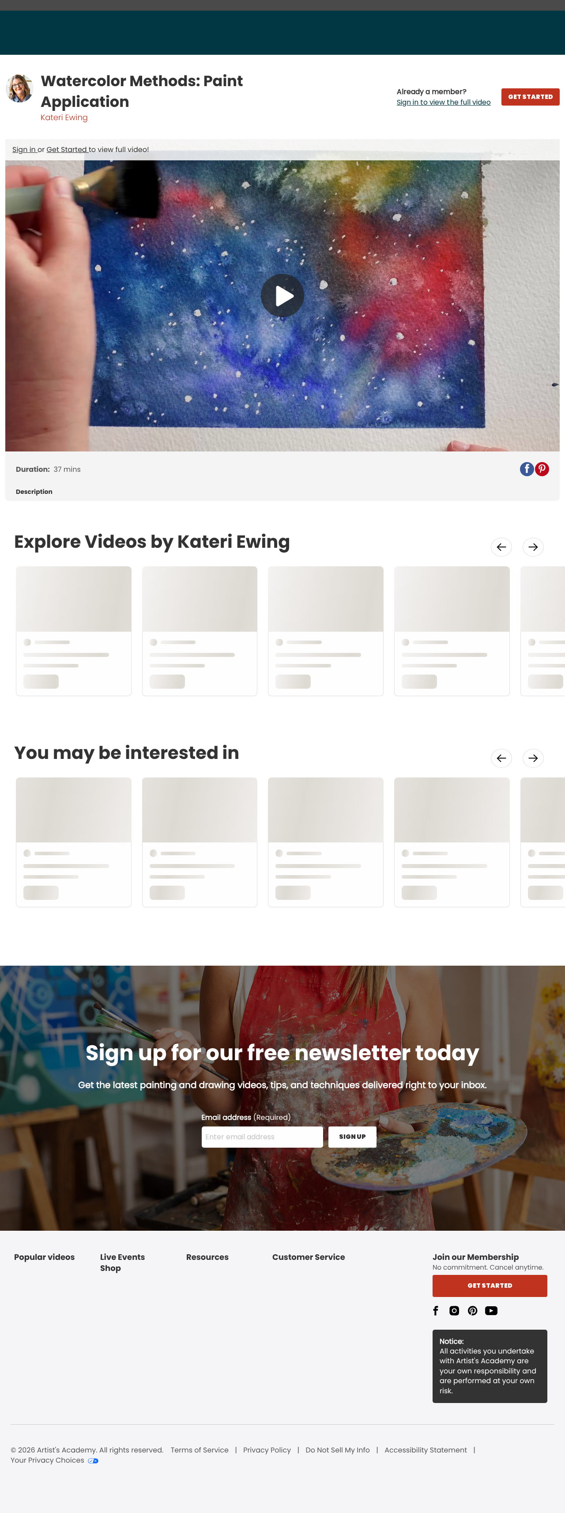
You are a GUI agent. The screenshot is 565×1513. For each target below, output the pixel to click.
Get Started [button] (489, 1285)
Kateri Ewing (64, 117)
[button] (444, 97)
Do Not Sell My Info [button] (337, 1450)
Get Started (68, 149)
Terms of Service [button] (200, 1450)
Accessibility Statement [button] (425, 1450)
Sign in (25, 149)
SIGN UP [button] (352, 1136)
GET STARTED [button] (530, 96)
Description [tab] (34, 492)
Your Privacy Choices (47, 1460)
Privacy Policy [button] (267, 1450)
